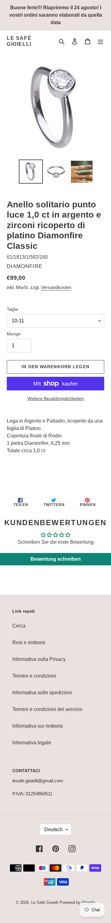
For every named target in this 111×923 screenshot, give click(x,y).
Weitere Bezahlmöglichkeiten (55, 398)
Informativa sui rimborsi (37, 726)
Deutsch (53, 829)
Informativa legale (31, 742)
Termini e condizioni (34, 675)
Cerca (19, 625)
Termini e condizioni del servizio (47, 709)
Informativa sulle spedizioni (42, 692)
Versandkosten (56, 287)
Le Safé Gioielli (19, 41)
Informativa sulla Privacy (39, 659)
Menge (13, 333)
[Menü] (100, 41)
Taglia (12, 309)
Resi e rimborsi (28, 642)
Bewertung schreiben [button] (56, 559)
